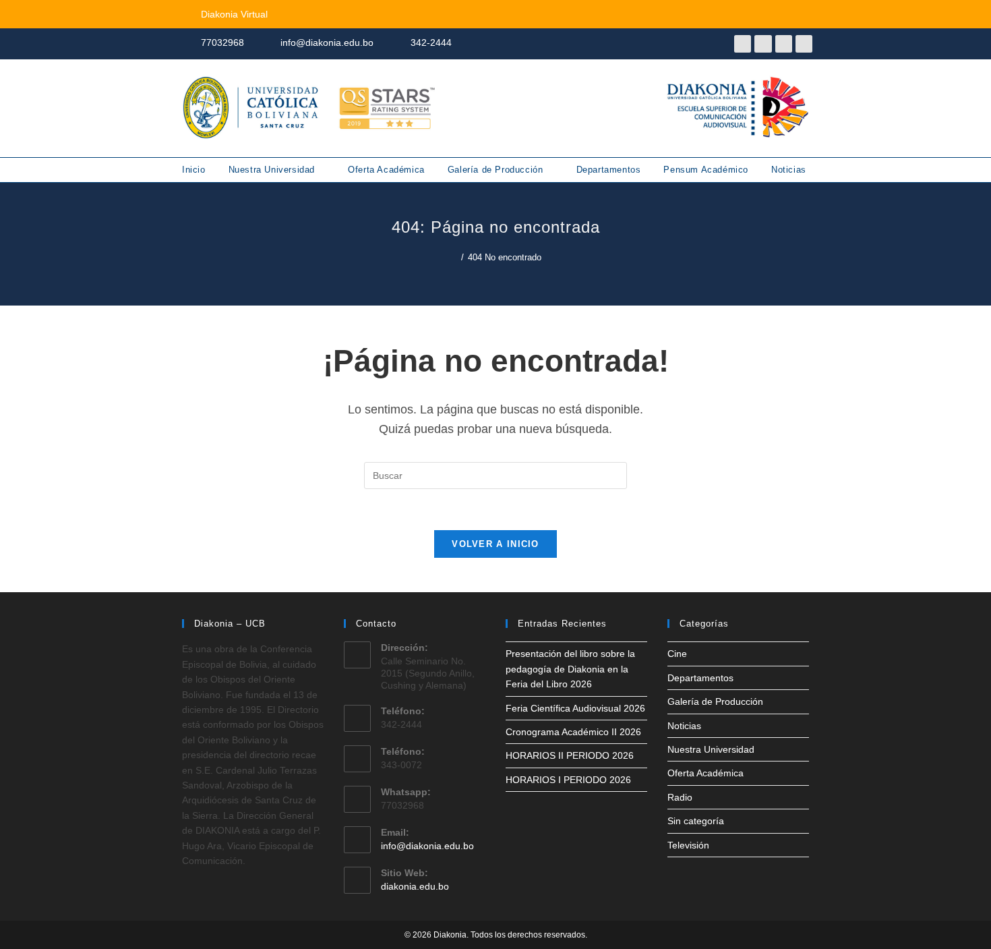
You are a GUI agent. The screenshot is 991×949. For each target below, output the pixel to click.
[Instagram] (783, 43)
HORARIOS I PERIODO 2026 (568, 779)
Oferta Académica (386, 170)
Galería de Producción (497, 170)
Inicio (194, 170)
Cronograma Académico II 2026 (573, 731)
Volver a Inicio (495, 544)
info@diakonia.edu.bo (427, 845)
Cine (677, 653)
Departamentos (608, 170)
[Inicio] (453, 257)
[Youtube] (762, 43)
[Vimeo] (803, 43)
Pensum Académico (705, 170)
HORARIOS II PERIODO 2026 (570, 755)
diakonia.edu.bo (415, 886)
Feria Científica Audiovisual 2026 (575, 708)
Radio (679, 797)
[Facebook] (742, 43)
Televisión (688, 845)
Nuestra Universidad (273, 170)
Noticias (788, 170)
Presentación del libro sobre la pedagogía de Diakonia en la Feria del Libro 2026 (570, 668)
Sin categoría (695, 820)
